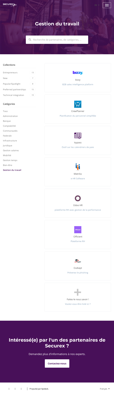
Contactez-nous (57, 363)
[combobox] (57, 40)
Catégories (9, 104)
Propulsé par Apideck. (39, 388)
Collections (9, 64)
